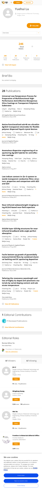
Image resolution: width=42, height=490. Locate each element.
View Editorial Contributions (14, 327)
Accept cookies (20, 475)
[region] (21, 472)
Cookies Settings (21, 485)
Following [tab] (31, 360)
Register (28, 2)
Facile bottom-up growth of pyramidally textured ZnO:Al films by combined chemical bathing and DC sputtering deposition (20, 256)
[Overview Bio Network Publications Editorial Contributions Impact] (21, 32)
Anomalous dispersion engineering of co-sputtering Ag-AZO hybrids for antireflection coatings (20, 152)
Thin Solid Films (6, 345)
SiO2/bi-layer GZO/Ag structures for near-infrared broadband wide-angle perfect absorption (20, 230)
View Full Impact (10, 65)
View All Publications (12, 304)
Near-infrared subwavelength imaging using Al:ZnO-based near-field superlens (20, 206)
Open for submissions (12, 351)
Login (18, 2)
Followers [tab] (11, 360)
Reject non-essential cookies (21, 480)
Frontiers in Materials (13, 349)
